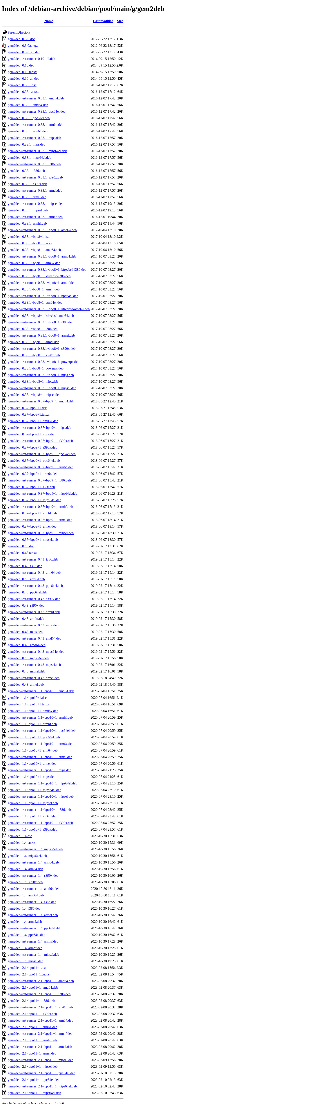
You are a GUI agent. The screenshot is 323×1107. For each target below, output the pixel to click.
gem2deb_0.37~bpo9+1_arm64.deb (33, 474)
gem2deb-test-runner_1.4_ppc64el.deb (34, 928)
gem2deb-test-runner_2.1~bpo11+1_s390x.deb (40, 1007)
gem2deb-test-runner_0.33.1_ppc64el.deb (36, 111)
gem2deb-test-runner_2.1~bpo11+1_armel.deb (40, 1047)
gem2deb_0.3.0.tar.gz (23, 45)
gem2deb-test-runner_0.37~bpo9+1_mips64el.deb (42, 493)
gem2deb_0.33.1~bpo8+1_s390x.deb (34, 355)
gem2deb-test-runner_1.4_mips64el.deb (35, 849)
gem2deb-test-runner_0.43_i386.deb (33, 559)
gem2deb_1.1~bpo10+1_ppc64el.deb (34, 737)
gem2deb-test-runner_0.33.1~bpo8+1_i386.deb (40, 322)
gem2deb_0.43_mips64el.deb (28, 658)
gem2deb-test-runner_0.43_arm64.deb (34, 572)
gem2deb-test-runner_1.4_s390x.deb (33, 875)
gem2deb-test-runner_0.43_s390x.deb (34, 599)
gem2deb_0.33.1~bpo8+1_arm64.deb (34, 263)
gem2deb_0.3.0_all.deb (24, 52)
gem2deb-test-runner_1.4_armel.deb (33, 915)
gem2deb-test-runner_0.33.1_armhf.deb (35, 217)
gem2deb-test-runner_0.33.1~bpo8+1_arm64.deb (42, 256)
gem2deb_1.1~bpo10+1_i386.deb (31, 816)
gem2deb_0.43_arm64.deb (26, 579)
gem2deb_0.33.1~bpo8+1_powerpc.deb (36, 368)
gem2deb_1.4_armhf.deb (25, 948)
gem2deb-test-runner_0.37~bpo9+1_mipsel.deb (41, 533)
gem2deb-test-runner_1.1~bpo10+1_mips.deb (39, 770)
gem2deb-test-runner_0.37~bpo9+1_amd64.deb (41, 401)
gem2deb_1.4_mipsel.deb (25, 961)
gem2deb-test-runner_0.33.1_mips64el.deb (37, 151)
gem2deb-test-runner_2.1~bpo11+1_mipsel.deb (40, 1060)
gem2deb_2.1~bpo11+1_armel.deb (32, 1053)
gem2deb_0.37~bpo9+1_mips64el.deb (34, 500)
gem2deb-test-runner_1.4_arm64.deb (33, 862)
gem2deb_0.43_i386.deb (25, 566)
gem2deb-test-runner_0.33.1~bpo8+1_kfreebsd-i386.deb (47, 269)
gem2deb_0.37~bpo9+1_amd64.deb (33, 421)
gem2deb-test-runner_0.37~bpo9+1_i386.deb (39, 480)
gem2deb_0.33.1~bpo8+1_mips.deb (33, 381)
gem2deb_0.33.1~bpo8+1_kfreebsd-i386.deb (39, 276)
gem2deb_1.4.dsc (20, 836)
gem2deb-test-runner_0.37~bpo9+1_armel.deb (40, 520)
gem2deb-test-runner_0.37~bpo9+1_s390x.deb (40, 441)
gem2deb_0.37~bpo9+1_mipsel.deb (33, 539)
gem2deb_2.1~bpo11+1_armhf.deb (32, 1040)
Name (48, 21)
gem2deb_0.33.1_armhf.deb (27, 223)
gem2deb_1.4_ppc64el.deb (26, 935)
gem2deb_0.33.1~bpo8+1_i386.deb (33, 329)
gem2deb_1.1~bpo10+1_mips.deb (31, 777)
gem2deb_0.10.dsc (21, 65)
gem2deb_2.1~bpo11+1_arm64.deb (32, 1027)
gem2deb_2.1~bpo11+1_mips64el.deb (34, 1093)
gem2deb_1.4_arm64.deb (25, 869)
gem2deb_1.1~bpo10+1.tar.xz (28, 704)
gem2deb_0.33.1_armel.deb (27, 197)
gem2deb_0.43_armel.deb (26, 684)
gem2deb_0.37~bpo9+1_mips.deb (31, 434)
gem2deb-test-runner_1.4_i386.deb (32, 902)
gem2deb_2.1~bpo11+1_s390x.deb (32, 1014)
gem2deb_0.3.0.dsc (21, 39)
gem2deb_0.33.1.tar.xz (23, 92)
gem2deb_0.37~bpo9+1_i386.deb (31, 487)
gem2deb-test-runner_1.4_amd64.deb (34, 889)
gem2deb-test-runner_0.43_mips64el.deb (36, 651)
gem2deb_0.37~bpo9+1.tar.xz (28, 414)
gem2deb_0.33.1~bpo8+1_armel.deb (33, 342)
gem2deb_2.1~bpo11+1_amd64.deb (33, 987)
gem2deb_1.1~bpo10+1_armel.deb (32, 763)
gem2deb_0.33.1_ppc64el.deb (29, 118)
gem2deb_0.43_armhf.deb (26, 618)
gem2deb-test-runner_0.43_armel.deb (34, 678)
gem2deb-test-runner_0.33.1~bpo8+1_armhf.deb (41, 283)
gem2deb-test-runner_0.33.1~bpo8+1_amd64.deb (42, 230)
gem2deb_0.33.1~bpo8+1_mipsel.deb (34, 395)
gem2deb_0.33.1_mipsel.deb (28, 210)
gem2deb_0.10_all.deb (23, 78)
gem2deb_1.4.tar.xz (21, 842)
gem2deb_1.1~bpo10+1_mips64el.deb (34, 790)
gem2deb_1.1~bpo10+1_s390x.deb (32, 829)
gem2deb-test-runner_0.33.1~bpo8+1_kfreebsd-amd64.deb (49, 309)
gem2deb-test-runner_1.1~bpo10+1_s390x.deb (40, 823)
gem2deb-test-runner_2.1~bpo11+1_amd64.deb (41, 981)
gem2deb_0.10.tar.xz (22, 72)
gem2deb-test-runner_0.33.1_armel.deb (35, 190)
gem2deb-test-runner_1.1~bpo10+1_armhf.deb (40, 717)
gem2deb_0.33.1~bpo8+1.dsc (28, 236)
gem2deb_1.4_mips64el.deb (27, 856)
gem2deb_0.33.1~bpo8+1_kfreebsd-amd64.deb (41, 315)
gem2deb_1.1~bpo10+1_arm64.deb (33, 750)
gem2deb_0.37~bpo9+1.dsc (27, 408)
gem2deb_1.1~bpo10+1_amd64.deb (33, 711)
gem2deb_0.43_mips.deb (25, 632)
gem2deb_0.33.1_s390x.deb (27, 184)
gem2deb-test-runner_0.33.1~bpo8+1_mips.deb (41, 375)
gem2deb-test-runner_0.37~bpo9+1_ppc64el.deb (42, 454)
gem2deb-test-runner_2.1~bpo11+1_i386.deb (39, 994)
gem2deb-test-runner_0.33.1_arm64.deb (35, 124)
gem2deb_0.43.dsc (21, 546)
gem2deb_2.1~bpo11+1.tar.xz (28, 974)
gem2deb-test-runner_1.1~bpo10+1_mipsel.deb (41, 796)
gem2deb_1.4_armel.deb (25, 921)
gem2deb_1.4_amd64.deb (26, 895)
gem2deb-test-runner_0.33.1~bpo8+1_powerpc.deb (43, 362)
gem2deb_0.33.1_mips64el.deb (29, 157)
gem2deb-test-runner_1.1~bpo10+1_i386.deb (39, 809)
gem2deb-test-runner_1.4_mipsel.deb (33, 954)
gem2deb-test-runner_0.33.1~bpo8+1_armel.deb (41, 335)
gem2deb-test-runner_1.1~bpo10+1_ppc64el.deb (42, 730)
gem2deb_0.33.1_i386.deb (26, 171)
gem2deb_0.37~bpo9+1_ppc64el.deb (34, 460)
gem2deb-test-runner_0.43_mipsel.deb (34, 665)
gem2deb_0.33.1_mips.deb (26, 144)
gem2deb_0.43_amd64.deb (26, 645)
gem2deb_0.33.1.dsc (22, 85)
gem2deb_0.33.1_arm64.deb (27, 131)
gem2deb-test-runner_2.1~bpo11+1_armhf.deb (40, 1033)
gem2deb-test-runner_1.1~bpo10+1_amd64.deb (41, 691)
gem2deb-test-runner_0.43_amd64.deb (34, 638)
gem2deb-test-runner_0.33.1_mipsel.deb (36, 204)
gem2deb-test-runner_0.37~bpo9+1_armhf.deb (40, 506)
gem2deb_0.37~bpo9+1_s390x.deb (32, 447)
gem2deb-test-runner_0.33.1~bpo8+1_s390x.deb (42, 348)
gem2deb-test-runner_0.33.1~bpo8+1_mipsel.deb (42, 388)
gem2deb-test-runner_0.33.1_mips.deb (34, 138)
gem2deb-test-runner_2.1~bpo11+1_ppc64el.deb (41, 1073)
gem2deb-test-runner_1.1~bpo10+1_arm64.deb (40, 744)
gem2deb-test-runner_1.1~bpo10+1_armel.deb (40, 757)
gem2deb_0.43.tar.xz (22, 553)
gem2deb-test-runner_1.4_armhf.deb (33, 941)
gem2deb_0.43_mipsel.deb (26, 671)
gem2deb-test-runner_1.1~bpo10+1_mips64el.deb (42, 783)
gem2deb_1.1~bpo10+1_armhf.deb (32, 724)
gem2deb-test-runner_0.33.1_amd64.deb (36, 98)
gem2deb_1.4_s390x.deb (25, 882)
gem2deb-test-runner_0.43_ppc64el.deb (35, 586)
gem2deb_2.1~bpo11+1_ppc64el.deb (34, 1080)
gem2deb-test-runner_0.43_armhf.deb (34, 612)
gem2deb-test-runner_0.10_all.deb (31, 59)
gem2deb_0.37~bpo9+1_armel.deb (32, 526)
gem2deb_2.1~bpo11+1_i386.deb (31, 1000)
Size (120, 21)
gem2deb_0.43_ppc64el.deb (27, 592)
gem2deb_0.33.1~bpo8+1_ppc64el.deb (35, 302)
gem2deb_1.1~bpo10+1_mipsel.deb (33, 803)
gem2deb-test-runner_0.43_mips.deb (33, 625)
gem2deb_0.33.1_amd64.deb (28, 105)
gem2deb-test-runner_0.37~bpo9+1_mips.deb (39, 427)
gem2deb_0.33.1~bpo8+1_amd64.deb (34, 250)
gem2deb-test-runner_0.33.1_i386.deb (34, 164)
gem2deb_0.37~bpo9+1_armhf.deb (32, 513)
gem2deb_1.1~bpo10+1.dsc (27, 698)
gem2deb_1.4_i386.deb (24, 908)
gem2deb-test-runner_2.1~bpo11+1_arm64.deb (40, 1020)
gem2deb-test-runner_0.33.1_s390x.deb (35, 177)
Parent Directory (19, 32)
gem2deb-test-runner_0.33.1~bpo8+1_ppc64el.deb (43, 296)
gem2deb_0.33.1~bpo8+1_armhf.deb (34, 289)
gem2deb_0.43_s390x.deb (26, 605)
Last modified (103, 21)
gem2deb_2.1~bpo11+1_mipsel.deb (33, 1066)
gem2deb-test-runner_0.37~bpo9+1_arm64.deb (40, 467)
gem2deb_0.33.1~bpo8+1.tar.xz (30, 243)
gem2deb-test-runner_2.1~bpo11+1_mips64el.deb (42, 1086)
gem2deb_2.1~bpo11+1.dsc (27, 968)
